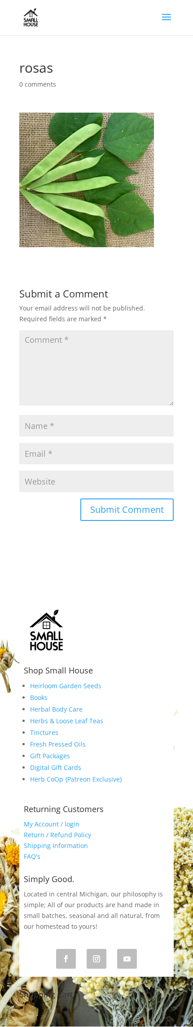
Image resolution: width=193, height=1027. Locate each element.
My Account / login (51, 824)
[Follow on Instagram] (96, 959)
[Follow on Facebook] (66, 959)
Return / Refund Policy (57, 834)
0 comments (37, 84)
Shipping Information (56, 845)
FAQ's (32, 856)
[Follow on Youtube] (127, 959)
